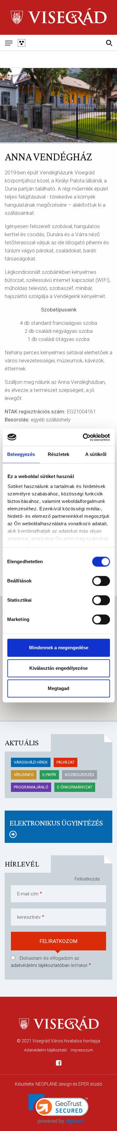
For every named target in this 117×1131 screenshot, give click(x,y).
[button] (58, 1109)
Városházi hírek (31, 762)
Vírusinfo (24, 774)
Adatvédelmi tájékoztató (45, 1050)
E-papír (49, 774)
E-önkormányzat (74, 787)
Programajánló (31, 787)
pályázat (65, 762)
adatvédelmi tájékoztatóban (40, 965)
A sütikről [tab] (95, 454)
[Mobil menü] (9, 43)
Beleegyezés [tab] (21, 454)
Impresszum (82, 1050)
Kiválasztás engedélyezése (58, 668)
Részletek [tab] (58, 454)
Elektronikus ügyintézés (56, 822)
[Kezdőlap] (58, 17)
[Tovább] (58, 834)
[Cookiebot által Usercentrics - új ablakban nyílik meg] (83, 437)
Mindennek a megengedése (58, 647)
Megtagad (58, 688)
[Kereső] (109, 43)
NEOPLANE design (54, 1084)
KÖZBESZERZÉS (79, 774)
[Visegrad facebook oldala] (58, 1064)
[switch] (101, 581)
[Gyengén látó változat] (21, 43)
